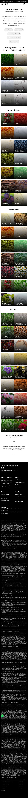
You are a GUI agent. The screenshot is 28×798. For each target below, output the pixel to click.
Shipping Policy (4, 513)
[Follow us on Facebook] (2, 486)
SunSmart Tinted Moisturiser (8, 575)
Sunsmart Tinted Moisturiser (5, 495)
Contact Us (17, 487)
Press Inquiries (18, 494)
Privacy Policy (13, 512)
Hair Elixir (3, 503)
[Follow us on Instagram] (5, 486)
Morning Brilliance (5, 500)
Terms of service (5, 512)
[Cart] (23, 4)
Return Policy (20, 512)
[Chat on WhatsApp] (2, 715)
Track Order (18, 480)
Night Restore (4, 498)
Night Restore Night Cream (8, 589)
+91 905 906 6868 (19, 499)
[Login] (20, 4)
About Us (17, 484)
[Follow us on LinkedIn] (8, 486)
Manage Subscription (20, 482)
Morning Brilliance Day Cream (8, 582)
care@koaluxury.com (20, 496)
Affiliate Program (19, 501)
